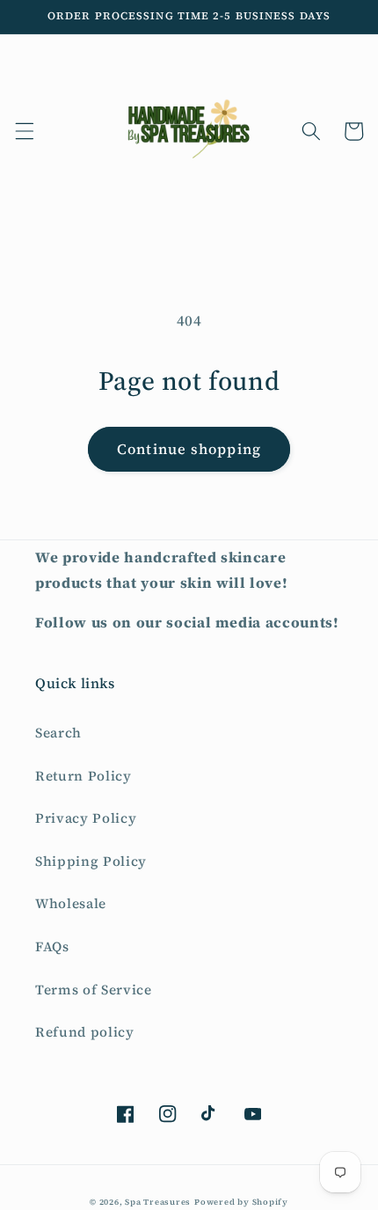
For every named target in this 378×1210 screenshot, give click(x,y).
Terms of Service (93, 989)
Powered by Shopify (241, 1202)
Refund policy (84, 1032)
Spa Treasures (158, 1202)
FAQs (52, 946)
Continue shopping (189, 449)
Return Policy (83, 775)
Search (58, 732)
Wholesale (70, 903)
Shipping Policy (91, 861)
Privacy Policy (85, 818)
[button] (24, 131)
